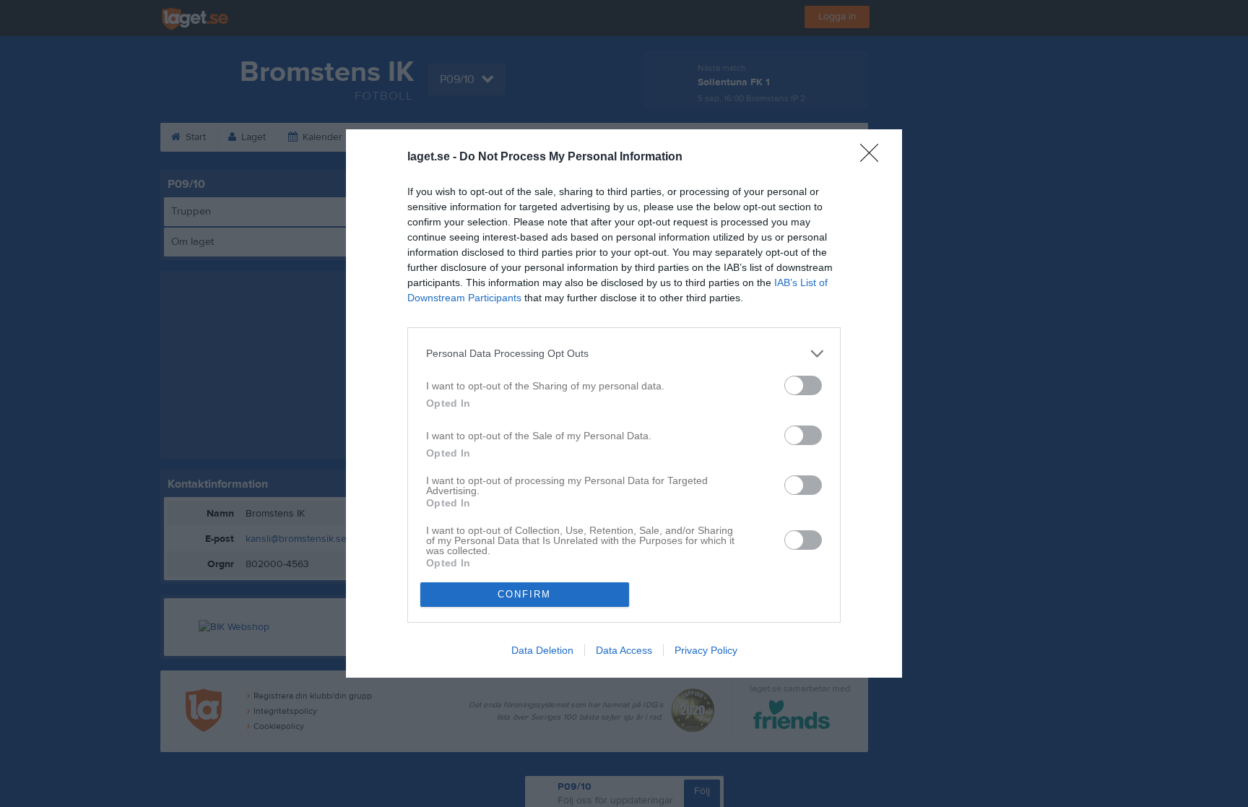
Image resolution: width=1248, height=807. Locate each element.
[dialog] (624, 403)
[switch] (803, 385)
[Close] (874, 157)
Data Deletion (542, 650)
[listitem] (624, 353)
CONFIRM (524, 594)
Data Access (624, 650)
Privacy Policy (706, 650)
